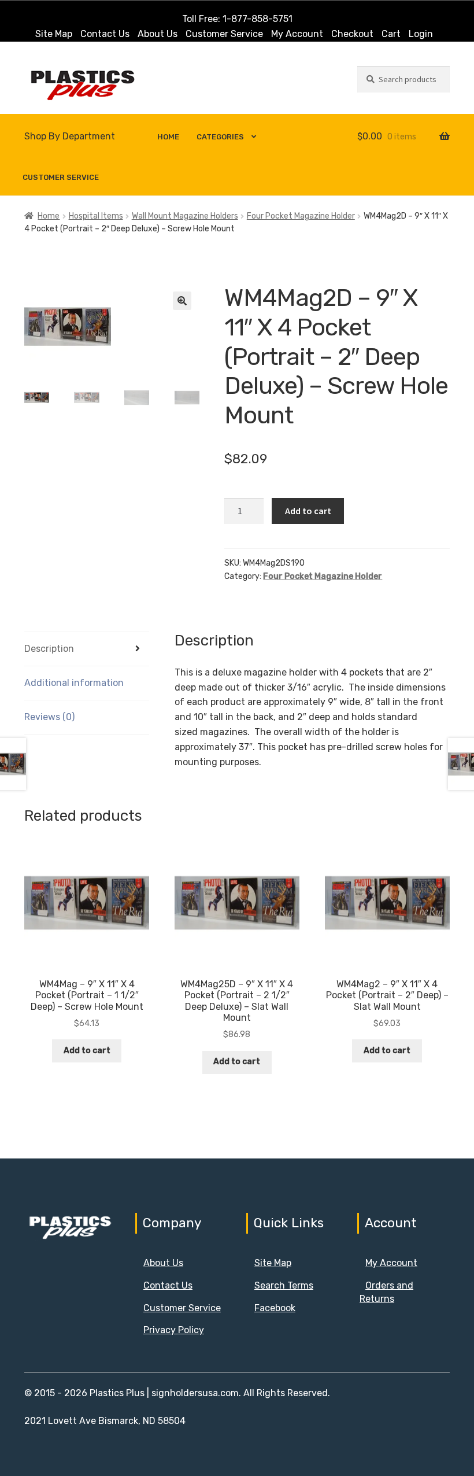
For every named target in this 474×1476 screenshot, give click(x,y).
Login (421, 33)
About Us (157, 33)
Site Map (53, 33)
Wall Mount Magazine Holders (185, 216)
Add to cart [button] (87, 1051)
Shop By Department (69, 136)
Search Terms (283, 1285)
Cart (391, 33)
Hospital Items (96, 216)
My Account (297, 33)
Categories (220, 136)
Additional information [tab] (74, 682)
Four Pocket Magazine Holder (301, 216)
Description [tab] (49, 648)
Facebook (274, 1307)
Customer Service (224, 33)
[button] (182, 300)
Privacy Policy (173, 1329)
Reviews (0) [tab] (49, 716)
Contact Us (104, 33)
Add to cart (308, 510)
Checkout (352, 33)
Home (168, 136)
